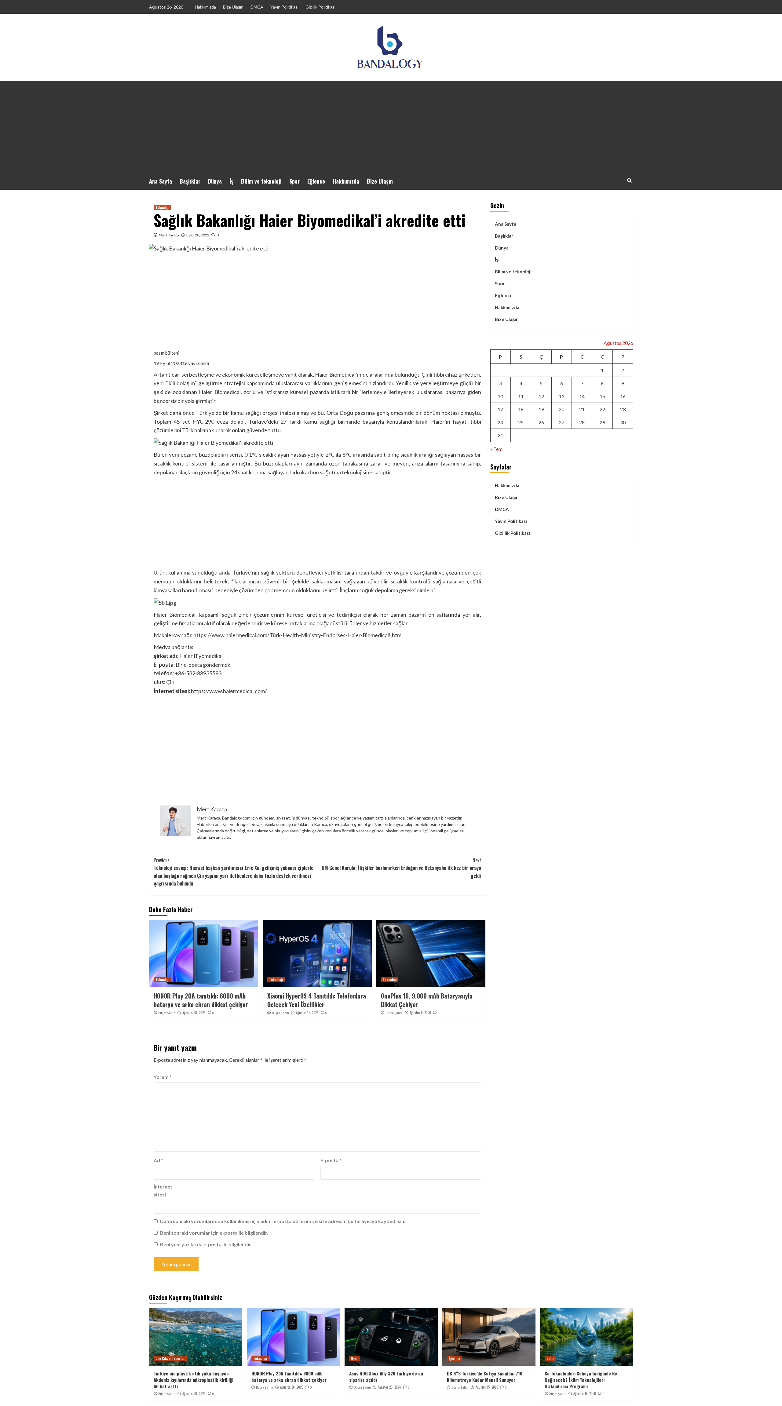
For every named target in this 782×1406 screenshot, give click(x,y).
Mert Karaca (169, 235)
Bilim (550, 1358)
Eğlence (316, 181)
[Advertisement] (391, 127)
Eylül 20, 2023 (197, 235)
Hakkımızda (205, 6)
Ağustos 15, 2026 (307, 1012)
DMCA (256, 6)
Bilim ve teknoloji (261, 181)
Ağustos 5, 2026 (420, 1012)
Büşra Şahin (166, 1013)
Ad (158, 1160)
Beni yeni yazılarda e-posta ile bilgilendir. (206, 1244)
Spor (294, 181)
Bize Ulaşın (233, 6)
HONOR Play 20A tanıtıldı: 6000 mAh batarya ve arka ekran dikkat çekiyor (201, 1000)
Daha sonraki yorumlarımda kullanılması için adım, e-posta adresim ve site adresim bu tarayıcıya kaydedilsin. (282, 1221)
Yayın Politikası (284, 6)
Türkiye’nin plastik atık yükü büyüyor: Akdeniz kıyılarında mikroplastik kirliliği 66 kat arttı (193, 1380)
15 (602, 396)
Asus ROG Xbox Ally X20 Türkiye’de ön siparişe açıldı (386, 1376)
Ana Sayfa (160, 181)
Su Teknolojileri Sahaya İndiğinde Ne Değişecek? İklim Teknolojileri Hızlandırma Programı (581, 1380)
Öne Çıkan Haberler (170, 1358)
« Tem (496, 449)
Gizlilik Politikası (320, 6)
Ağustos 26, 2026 (194, 1012)
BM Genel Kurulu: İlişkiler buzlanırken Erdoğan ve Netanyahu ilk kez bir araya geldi (401, 867)
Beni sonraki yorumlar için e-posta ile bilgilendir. (214, 1233)
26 (541, 422)
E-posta (331, 1160)
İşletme (454, 1358)
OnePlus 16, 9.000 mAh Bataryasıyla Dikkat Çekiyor (427, 1000)
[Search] (629, 180)
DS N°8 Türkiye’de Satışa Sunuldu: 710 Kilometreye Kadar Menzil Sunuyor (484, 1376)
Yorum (163, 1077)
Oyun (354, 1358)
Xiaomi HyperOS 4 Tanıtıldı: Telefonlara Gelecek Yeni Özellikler (316, 1000)
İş (231, 181)
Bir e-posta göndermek (203, 664)
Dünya (215, 181)
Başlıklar (190, 181)
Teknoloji (162, 207)
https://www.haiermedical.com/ (229, 691)
